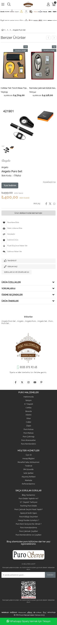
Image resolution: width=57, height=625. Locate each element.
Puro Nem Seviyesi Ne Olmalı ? (28, 524)
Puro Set (5, 323)
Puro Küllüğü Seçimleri (28, 517)
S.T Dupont (28, 404)
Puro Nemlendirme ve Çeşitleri (28, 535)
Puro (51, 321)
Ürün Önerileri (10, 301)
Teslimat (28, 466)
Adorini (28, 415)
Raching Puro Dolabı (28, 506)
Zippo (28, 426)
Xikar (28, 418)
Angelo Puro (30, 321)
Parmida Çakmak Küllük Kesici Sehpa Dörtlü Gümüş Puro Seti (42, 88)
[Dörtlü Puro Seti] (10, 30)
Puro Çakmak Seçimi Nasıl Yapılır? (28, 509)
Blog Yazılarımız (28, 495)
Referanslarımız (28, 484)
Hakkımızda (29, 397)
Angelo (20, 321)
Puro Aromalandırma (28, 528)
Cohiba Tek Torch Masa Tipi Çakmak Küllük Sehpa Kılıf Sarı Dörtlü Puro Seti (14, 88)
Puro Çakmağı (28, 437)
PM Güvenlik (28, 469)
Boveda (28, 411)
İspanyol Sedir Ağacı (28, 513)
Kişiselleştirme (49, 182)
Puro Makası (28, 433)
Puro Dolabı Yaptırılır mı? (28, 499)
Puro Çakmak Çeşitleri (28, 531)
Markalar (28, 480)
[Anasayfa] (4, 30)
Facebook (46, 203)
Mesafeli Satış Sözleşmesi (28, 462)
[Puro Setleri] (7, 30)
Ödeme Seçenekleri (12, 295)
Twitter (50, 203)
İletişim (29, 400)
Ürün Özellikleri (11, 282)
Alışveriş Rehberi (29, 477)
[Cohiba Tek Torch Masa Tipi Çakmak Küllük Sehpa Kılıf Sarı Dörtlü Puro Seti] (14, 65)
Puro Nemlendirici (28, 444)
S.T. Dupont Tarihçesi (28, 502)
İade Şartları (28, 473)
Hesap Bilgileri (28, 459)
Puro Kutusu (28, 429)
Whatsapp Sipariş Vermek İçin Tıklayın (30, 621)
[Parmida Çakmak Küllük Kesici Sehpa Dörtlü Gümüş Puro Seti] (42, 65)
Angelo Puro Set (8, 321)
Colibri (28, 422)
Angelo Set (42, 321)
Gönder (50, 575)
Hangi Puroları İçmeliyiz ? (28, 520)
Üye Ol (28, 455)
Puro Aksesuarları (28, 440)
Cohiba (28, 408)
